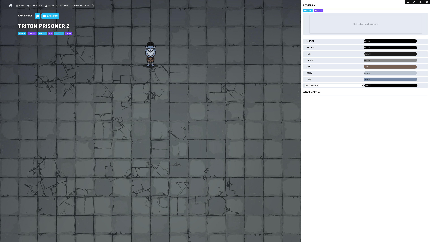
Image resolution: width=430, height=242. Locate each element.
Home (21, 5)
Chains (310, 60)
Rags (309, 67)
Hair (309, 54)
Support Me (52, 16)
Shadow (311, 47)
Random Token (81, 5)
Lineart (310, 41)
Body (309, 79)
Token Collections (57, 5)
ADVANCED (310, 92)
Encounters (35, 5)
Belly (309, 73)
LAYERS (308, 5)
